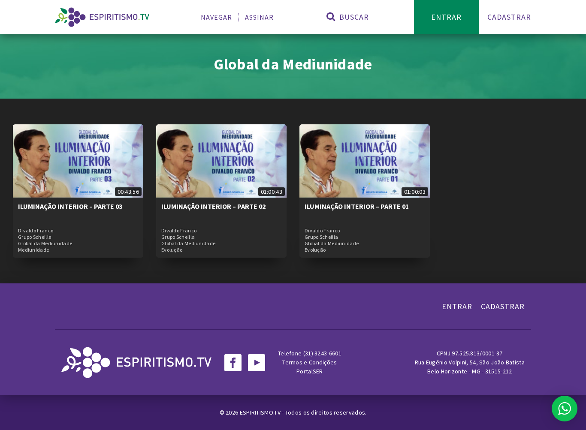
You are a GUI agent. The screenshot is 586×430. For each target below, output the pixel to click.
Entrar (446, 17)
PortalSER (309, 371)
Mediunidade (33, 250)
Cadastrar (509, 17)
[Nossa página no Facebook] (233, 362)
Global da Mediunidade (45, 243)
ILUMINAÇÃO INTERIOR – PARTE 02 (213, 206)
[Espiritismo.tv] (102, 17)
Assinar (259, 17)
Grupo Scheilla (34, 237)
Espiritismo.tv (261, 412)
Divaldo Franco (35, 230)
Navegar (216, 17)
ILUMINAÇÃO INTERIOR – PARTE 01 (357, 206)
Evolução (171, 250)
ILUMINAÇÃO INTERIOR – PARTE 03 (70, 206)
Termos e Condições (309, 362)
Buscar (353, 17)
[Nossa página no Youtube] (256, 362)
